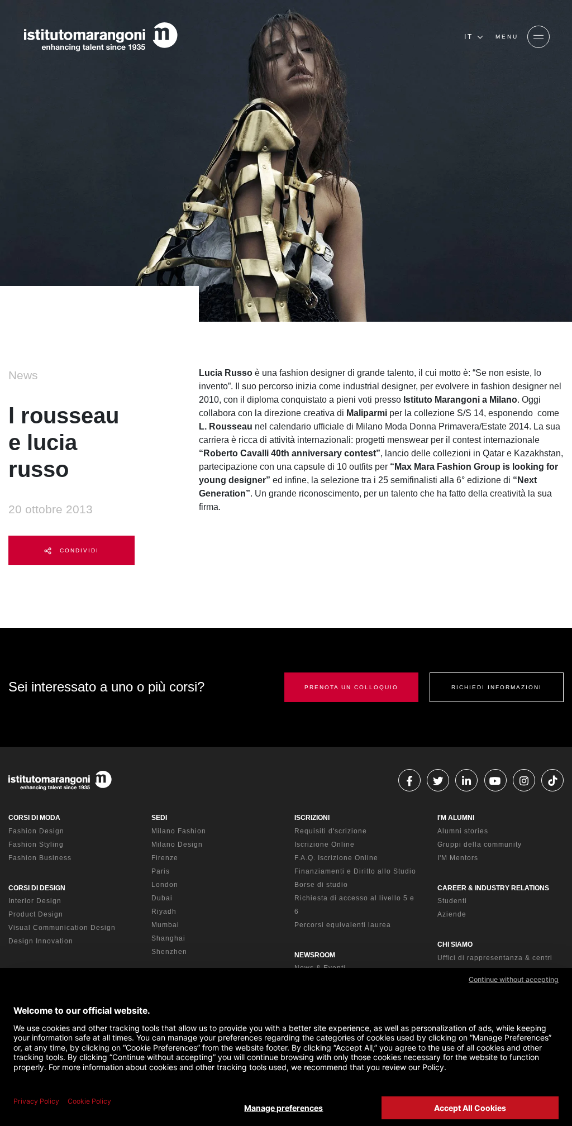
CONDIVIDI (78, 550)
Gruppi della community (479, 844)
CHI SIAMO (455, 944)
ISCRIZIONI (312, 818)
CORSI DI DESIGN (36, 888)
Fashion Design (36, 831)
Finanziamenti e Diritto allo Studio (355, 871)
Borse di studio (321, 885)
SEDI (159, 818)
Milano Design (177, 844)
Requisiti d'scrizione (330, 831)
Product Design (35, 914)
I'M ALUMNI (455, 818)
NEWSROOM (314, 955)
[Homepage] (100, 36)
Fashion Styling (36, 844)
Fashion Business (40, 858)
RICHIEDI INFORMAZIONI (496, 687)
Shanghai (168, 938)
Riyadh (164, 911)
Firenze (164, 858)
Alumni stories (462, 831)
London (164, 885)
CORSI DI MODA (34, 818)
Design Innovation (40, 941)
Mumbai (165, 925)
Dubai (162, 898)
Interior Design (34, 901)
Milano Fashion (178, 831)
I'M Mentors (457, 858)
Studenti (452, 901)
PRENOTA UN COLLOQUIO (351, 687)
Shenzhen (169, 952)
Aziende (451, 914)
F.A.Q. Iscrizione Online (336, 858)
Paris (160, 871)
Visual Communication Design (62, 928)
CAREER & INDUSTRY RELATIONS (493, 888)
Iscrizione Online (324, 844)
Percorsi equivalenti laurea (342, 925)
